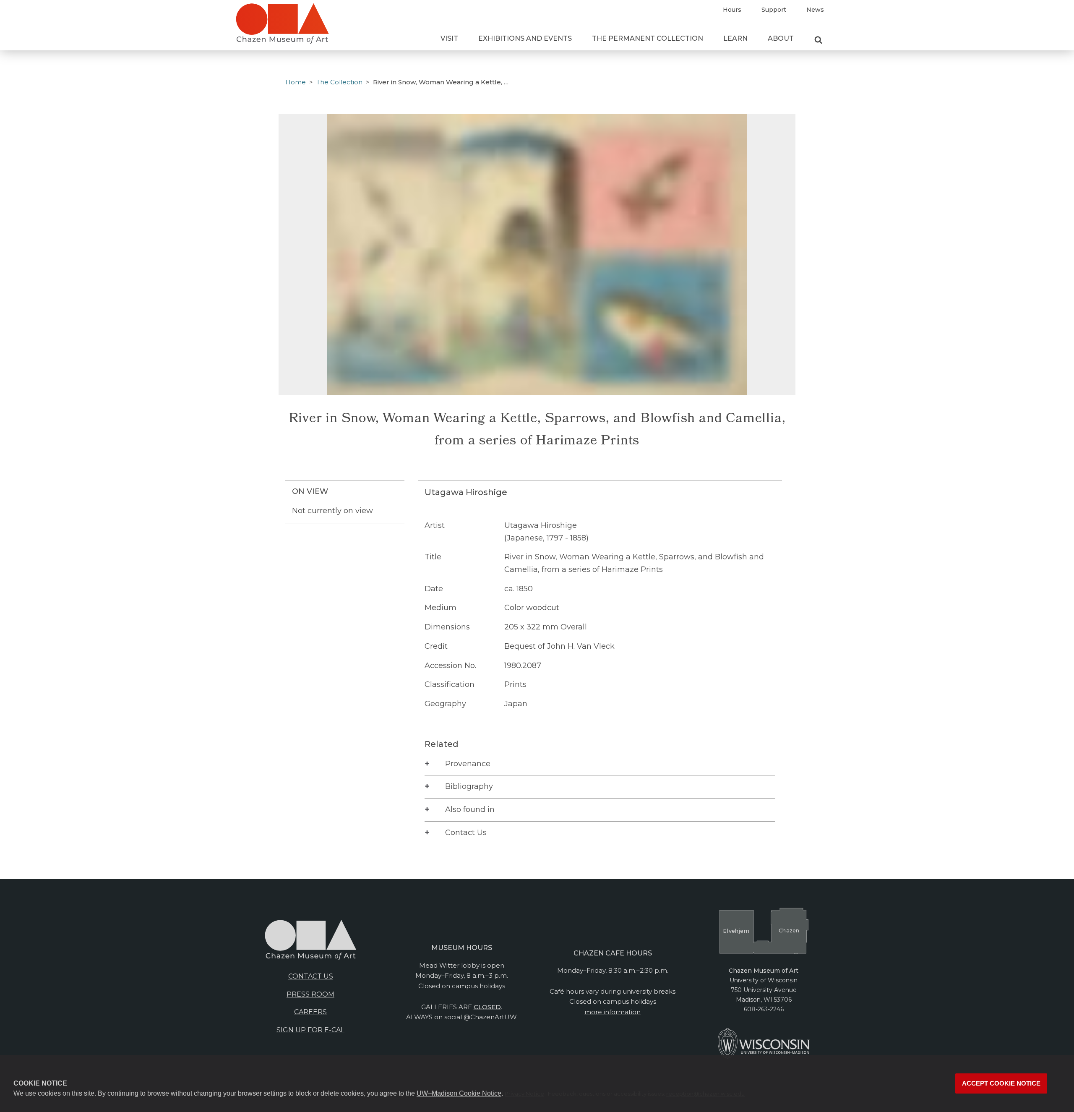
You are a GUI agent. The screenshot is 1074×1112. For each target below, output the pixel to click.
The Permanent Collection (647, 38)
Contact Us (466, 832)
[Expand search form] (818, 40)
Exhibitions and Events (525, 38)
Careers (310, 1012)
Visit (449, 38)
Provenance (467, 763)
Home (295, 82)
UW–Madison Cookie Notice (459, 1093)
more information (612, 1012)
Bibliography (469, 786)
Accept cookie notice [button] (1001, 1083)
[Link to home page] (282, 26)
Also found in (470, 809)
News (815, 9)
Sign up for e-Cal (310, 1030)
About (781, 38)
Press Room (310, 994)
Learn (735, 38)
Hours (732, 9)
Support (773, 9)
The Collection (339, 82)
